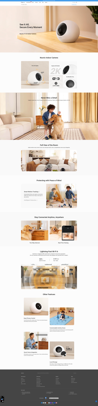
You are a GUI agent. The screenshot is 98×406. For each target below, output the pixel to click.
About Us (22, 378)
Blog (21, 382)
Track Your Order (58, 382)
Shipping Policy (38, 382)
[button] (73, 2)
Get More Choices (74, 4)
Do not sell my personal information (40, 386)
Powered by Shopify (52, 404)
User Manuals (57, 378)
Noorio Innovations (48, 404)
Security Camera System (74, 382)
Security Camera (73, 378)
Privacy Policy (38, 378)
